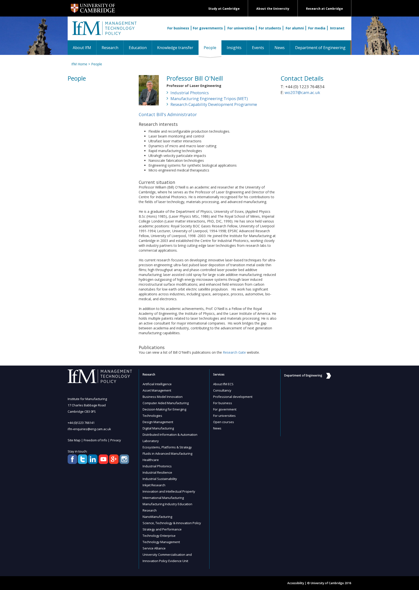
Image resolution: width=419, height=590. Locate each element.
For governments (208, 28)
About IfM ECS (223, 384)
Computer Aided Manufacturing (166, 403)
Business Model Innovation (163, 396)
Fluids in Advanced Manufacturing (167, 453)
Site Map (74, 440)
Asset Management (157, 390)
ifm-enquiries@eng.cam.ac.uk (89, 429)
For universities (240, 28)
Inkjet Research (154, 485)
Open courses (223, 422)
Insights (234, 47)
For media (316, 28)
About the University (272, 9)
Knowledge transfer (175, 47)
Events (258, 47)
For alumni (295, 28)
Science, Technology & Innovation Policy (172, 523)
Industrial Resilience (157, 472)
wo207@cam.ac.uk (302, 92)
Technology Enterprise (159, 535)
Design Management (158, 422)
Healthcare (151, 460)
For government (224, 409)
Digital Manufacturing (158, 428)
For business (178, 28)
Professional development (232, 396)
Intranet (337, 28)
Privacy (115, 440)
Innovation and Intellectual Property (169, 491)
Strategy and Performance (162, 529)
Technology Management (161, 542)
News (279, 47)
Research (110, 47)
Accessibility (295, 583)
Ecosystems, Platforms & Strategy (167, 447)
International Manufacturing (163, 498)
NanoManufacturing (157, 516)
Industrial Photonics (189, 92)
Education (138, 47)
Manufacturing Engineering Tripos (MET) (209, 98)
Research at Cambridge (324, 9)
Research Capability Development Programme (213, 104)
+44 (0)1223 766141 (81, 422)
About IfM (82, 47)
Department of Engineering (320, 47)
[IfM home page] (104, 30)
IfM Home (79, 64)
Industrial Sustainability (160, 479)
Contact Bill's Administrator (168, 114)
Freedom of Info (95, 440)
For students (270, 28)
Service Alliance (154, 548)
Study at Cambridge (224, 9)
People (212, 47)
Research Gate (234, 352)
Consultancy (222, 390)
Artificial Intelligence (157, 384)
